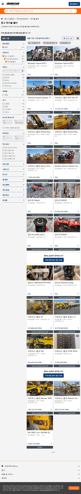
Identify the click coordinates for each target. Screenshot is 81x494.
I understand (74, 488)
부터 (4, 136)
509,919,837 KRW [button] (62, 410)
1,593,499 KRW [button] (34, 177)
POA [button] (29, 75)
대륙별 (4, 91)
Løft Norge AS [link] (40, 146)
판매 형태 (5, 43)
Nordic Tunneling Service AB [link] (40, 181)
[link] (40, 53)
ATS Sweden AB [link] (66, 112)
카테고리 (5, 52)
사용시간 (5, 169)
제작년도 (5, 133)
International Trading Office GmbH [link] (40, 78)
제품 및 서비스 (7, 474)
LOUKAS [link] (39, 447)
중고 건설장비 (10, 19)
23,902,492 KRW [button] (61, 212)
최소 (4, 120)
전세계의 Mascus (11, 466)
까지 (16, 136)
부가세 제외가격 (8, 117)
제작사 (4, 67)
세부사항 (5, 164)
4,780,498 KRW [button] (61, 362)
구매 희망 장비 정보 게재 (53, 260)
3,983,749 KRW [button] (34, 444)
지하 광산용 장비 (22, 19)
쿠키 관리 (33, 490)
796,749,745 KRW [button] (35, 410)
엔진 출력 (5, 185)
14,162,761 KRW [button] (61, 109)
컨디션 (4, 174)
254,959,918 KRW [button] (35, 362)
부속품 (4, 200)
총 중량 (5, 179)
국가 (4, 100)
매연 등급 (5, 190)
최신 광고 (5, 144)
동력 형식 (5, 195)
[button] (13, 38)
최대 (16, 120)
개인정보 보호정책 (45, 490)
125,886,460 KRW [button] (35, 328)
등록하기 (75, 4)
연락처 (4, 478)
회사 (3, 470)
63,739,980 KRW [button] (61, 328)
